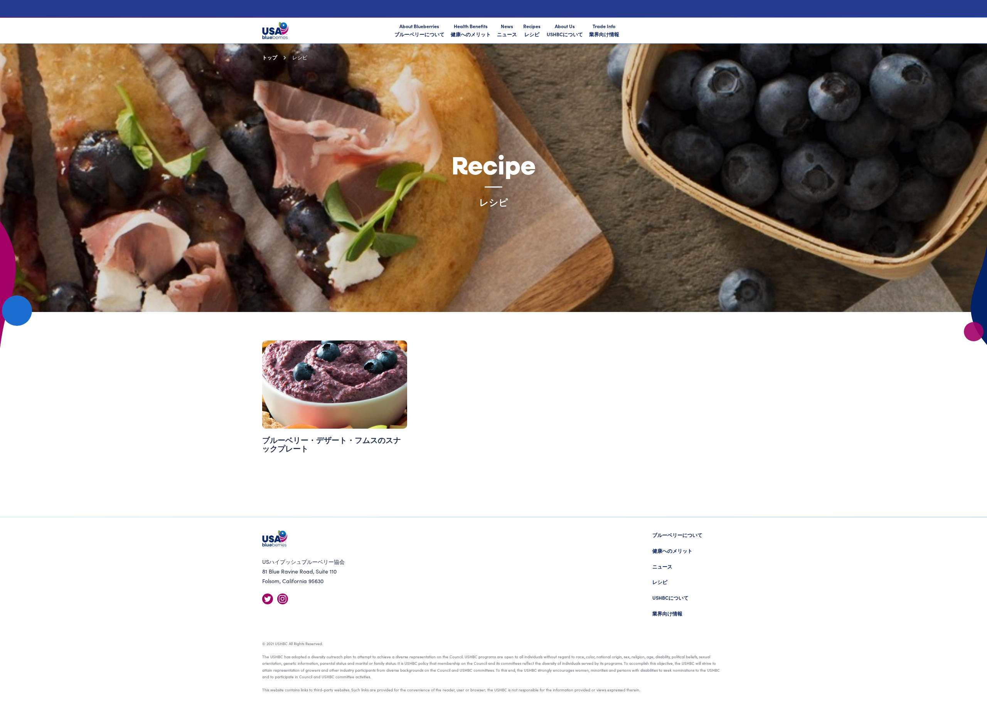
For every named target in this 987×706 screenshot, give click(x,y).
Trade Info (604, 30)
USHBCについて (670, 597)
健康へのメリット (672, 550)
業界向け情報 (667, 613)
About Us (565, 30)
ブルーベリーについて (677, 535)
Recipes (532, 30)
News (507, 30)
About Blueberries (419, 30)
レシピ (659, 582)
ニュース (662, 566)
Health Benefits (471, 30)
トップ (269, 57)
